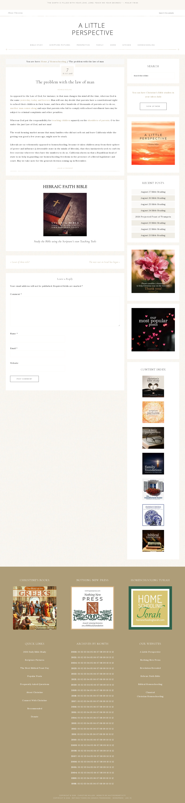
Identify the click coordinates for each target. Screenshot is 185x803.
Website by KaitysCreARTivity (111, 795)
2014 (73, 717)
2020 (74, 685)
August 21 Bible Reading (153, 235)
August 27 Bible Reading (153, 192)
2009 (74, 745)
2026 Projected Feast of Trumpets (153, 216)
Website (14, 363)
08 (101, 652)
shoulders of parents (99, 120)
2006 (74, 761)
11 (110, 657)
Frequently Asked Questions (34, 684)
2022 (73, 674)
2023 (73, 668)
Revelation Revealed (150, 668)
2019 (73, 690)
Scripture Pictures (34, 660)
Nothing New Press (150, 660)
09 (104, 657)
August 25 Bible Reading (153, 204)
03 (85, 652)
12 (113, 657)
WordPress (118, 798)
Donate (34, 716)
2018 (73, 695)
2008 (74, 750)
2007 (74, 756)
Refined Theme (79, 798)
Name (14, 333)
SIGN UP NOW (153, 106)
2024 (73, 663)
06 (95, 652)
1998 (73, 783)
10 (107, 657)
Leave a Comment (65, 168)
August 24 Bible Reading (153, 210)
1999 (73, 778)
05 (91, 652)
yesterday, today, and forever (35, 100)
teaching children (61, 120)
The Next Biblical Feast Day (34, 668)
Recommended (34, 708)
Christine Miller (86, 795)
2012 (73, 728)
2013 (73, 723)
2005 (74, 767)
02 (82, 652)
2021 (73, 679)
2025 (73, 657)
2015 (73, 712)
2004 (74, 772)
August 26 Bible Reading (153, 198)
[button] (34, 608)
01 (79, 652)
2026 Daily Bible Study (34, 652)
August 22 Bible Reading (153, 229)
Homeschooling (65, 90)
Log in (128, 798)
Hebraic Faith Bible (150, 676)
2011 (74, 734)
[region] (35, 608)
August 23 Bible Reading (153, 223)
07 (98, 652)
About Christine (34, 692)
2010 (73, 739)
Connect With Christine (34, 700)
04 (88, 652)
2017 (73, 701)
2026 (73, 652)
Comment (16, 294)
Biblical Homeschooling (150, 684)
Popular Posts (34, 676)
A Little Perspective (92, 29)
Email (13, 348)
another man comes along (23, 108)
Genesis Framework (101, 798)
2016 (73, 706)
